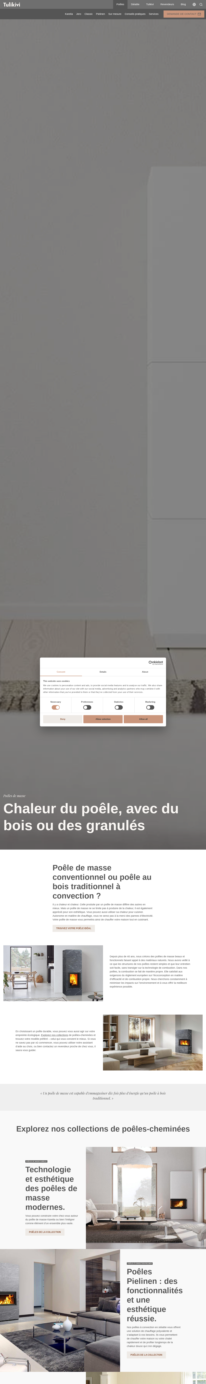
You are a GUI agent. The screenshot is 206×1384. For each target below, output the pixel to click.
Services (153, 14)
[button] (201, 4)
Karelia (69, 14)
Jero (78, 14)
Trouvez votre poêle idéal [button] (73, 928)
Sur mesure (114, 14)
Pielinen (100, 14)
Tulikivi (150, 4)
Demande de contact (181, 14)
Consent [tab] (61, 672)
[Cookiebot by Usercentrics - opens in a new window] (150, 663)
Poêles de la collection (45, 1232)
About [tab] (145, 672)
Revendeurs (167, 4)
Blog (183, 4)
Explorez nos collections (54, 1035)
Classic (89, 14)
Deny (62, 719)
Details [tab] (103, 672)
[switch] (87, 707)
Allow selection (103, 719)
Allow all (143, 719)
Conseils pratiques (135, 14)
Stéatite (135, 4)
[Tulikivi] (15, 4)
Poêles (120, 4)
